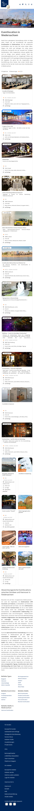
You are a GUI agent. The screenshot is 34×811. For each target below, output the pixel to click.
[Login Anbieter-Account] (19, 4)
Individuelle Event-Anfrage (12, 731)
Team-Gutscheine (9, 758)
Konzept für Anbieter (10, 770)
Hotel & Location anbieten (12, 775)
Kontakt (7, 789)
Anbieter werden (9, 772)
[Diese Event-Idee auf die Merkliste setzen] (30, 76)
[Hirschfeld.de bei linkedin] (14, 804)
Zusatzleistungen (9, 742)
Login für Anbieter (10, 777)
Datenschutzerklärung (11, 794)
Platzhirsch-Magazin (10, 761)
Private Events (8, 745)
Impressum (8, 786)
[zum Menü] (31, 4)
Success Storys (9, 737)
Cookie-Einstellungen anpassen (13, 801)
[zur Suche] (25, 4)
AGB (6, 791)
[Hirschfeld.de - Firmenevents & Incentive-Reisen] (4, 3)
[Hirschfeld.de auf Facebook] (6, 804)
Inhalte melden (9, 796)
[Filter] (22, 4)
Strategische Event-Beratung (12, 734)
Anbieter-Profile (9, 739)
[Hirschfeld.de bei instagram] (10, 804)
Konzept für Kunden (10, 729)
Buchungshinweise (10, 753)
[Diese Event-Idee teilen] (30, 79)
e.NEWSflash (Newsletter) (12, 756)
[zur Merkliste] (28, 4)
